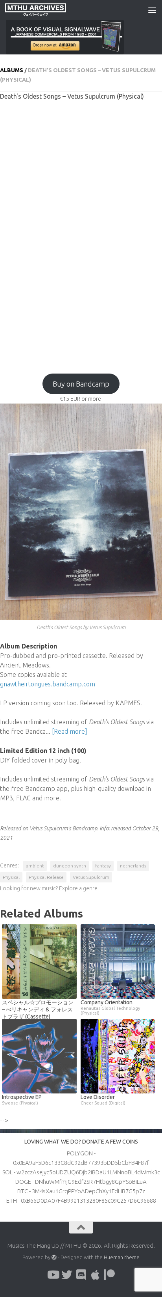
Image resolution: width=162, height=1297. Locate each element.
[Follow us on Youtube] (52, 1274)
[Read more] (69, 731)
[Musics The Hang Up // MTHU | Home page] (45, 10)
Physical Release (46, 877)
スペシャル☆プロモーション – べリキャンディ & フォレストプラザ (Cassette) (38, 1009)
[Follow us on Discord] (81, 1274)
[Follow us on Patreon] (109, 1274)
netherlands (133, 865)
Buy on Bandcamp (81, 384)
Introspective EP (22, 1099)
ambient (35, 865)
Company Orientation (110, 1007)
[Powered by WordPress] (54, 1257)
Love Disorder (103, 1099)
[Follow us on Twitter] (66, 1274)
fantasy (103, 865)
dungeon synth (69, 865)
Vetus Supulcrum (91, 877)
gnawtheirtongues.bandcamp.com (47, 684)
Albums (11, 70)
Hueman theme (122, 1257)
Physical (11, 877)
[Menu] (152, 10)
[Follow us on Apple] (95, 1274)
